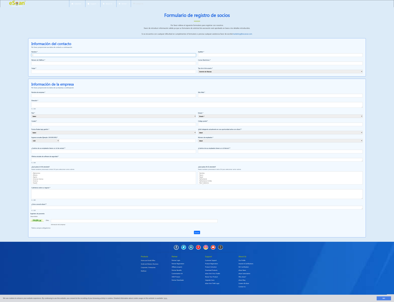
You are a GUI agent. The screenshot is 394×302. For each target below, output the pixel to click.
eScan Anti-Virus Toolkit (212, 273)
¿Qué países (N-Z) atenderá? (207, 167)
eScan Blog (242, 280)
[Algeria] (114, 177)
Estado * (200, 113)
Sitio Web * (201, 92)
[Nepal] (280, 177)
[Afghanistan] (114, 173)
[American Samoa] (114, 179)
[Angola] (114, 183)
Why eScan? (242, 277)
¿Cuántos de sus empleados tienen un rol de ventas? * (48, 148)
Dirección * (34, 100)
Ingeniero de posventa (37, 214)
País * (33, 113)
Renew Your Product (211, 277)
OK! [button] (384, 298)
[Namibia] (280, 173)
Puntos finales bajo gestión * (40, 129)
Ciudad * (34, 121)
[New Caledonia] (280, 183)
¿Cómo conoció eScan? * (39, 204)
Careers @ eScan (244, 283)
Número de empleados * (205, 137)
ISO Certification (244, 267)
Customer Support (211, 260)
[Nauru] (280, 175)
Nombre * (34, 52)
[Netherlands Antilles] (280, 181)
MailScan (143, 271)
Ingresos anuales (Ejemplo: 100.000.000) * (44, 137)
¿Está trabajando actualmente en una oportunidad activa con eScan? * (220, 129)
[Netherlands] (280, 179)
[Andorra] (114, 181)
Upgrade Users (209, 280)
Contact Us (242, 287)
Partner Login (176, 260)
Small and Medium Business (149, 264)
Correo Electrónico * (204, 60)
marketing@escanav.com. (243, 34)
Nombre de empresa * (38, 92)
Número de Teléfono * (38, 60)
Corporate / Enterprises (148, 267)
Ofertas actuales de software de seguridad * (45, 156)
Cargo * (33, 68)
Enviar (197, 232)
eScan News (242, 270)
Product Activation (211, 267)
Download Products (211, 270)
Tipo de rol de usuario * (205, 68)
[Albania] (114, 175)
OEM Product (176, 277)
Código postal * (203, 121)
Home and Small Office (148, 260)
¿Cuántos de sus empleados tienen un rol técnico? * (214, 148)
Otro (47, 220)
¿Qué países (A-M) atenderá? (40, 167)
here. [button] (165, 298)
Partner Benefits (177, 270)
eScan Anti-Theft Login (212, 283)
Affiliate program (177, 267)
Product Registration (211, 264)
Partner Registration (178, 264)
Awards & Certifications (246, 264)
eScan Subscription (244, 273)
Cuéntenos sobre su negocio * (40, 188)
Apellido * (201, 52)
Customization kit (177, 273)
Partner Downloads (178, 280)
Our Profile (242, 260)
